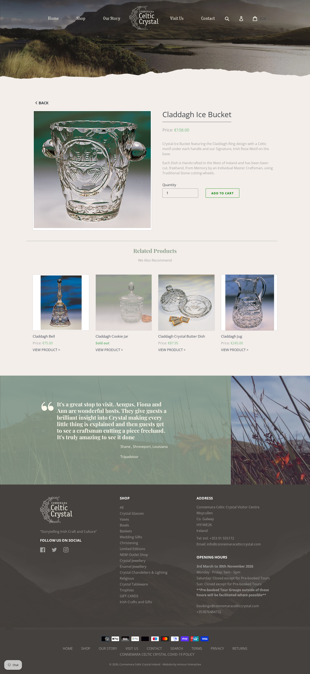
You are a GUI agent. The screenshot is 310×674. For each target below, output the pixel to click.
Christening (129, 543)
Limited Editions (132, 548)
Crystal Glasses (132, 513)
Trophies (127, 590)
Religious (127, 578)
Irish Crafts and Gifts (136, 602)
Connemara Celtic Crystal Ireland (139, 664)
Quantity (169, 185)
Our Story (108, 648)
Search (176, 648)
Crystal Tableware (134, 584)
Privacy (217, 648)
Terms (196, 648)
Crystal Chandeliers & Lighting (143, 572)
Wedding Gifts (131, 537)
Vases (124, 519)
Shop (85, 648)
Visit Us (131, 648)
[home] (148, 29)
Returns (239, 648)
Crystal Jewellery (133, 560)
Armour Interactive (189, 664)
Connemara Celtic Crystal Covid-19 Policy (157, 654)
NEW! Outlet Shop (134, 554)
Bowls (124, 525)
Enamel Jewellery (133, 566)
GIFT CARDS (129, 596)
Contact (154, 648)
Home (68, 648)
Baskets (126, 531)
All (122, 507)
